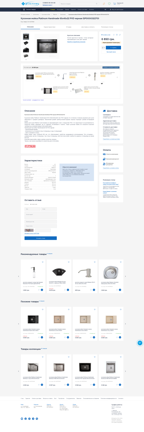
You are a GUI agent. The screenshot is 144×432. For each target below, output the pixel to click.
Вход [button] (113, 9)
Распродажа (60, 9)
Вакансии (79, 398)
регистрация (120, 9)
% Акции (52, 9)
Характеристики (49, 27)
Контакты (91, 9)
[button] (26, 33)
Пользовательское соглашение (91, 398)
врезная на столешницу (50, 180)
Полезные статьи (107, 27)
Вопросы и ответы (47, 398)
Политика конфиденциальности (109, 398)
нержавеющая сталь (51, 179)
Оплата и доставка (82, 9)
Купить (114, 47)
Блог (55, 398)
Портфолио (61, 398)
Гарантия (73, 9)
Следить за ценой (120, 35)
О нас (22, 398)
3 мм (54, 189)
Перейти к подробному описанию (76, 41)
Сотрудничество (70, 398)
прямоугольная (52, 177)
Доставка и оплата (87, 27)
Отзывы (68, 27)
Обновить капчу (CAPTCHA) (32, 233)
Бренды (67, 9)
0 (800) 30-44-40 (49, 3)
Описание (30, 27)
